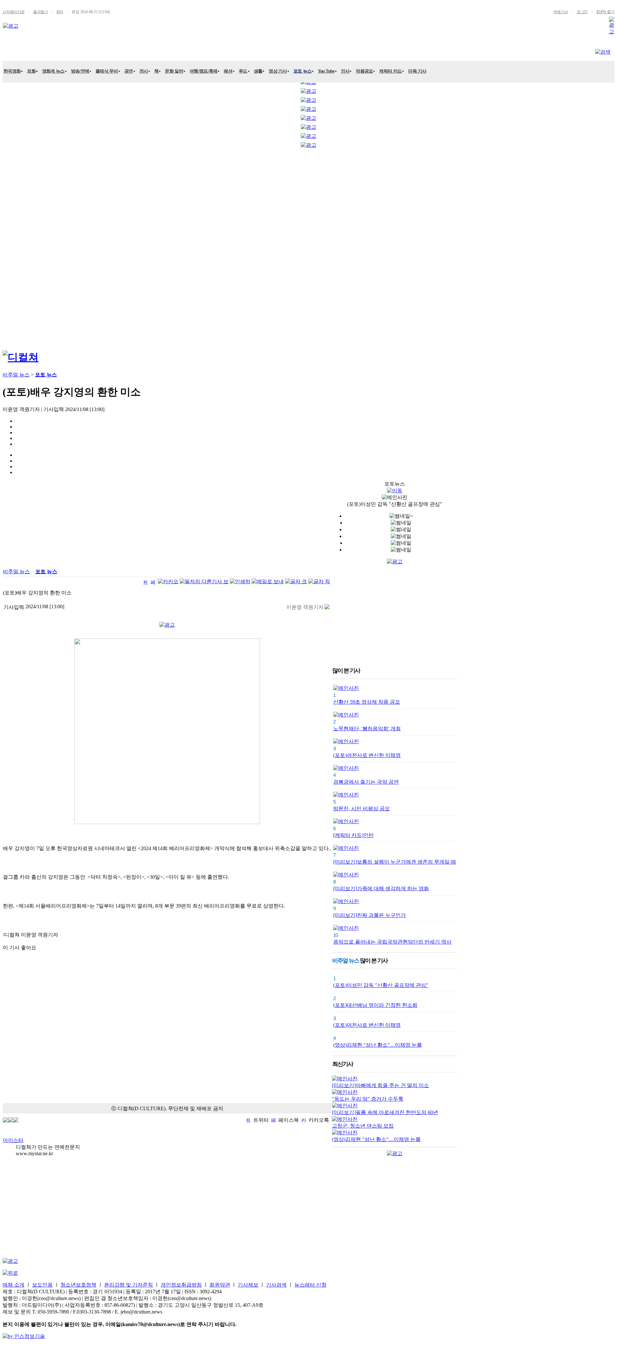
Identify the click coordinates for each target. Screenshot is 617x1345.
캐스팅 (96, 50)
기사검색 (276, 1285)
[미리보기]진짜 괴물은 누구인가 (369, 915)
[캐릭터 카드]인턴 (353, 835)
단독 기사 (417, 71)
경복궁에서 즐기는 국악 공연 (366, 782)
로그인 (582, 12)
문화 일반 (174, 71)
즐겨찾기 (40, 12)
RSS (60, 12)
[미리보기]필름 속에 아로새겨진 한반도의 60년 (385, 1112)
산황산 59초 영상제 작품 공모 (366, 702)
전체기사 (560, 12)
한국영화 (12, 71)
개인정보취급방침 (181, 1285)
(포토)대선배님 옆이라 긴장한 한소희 (375, 1005)
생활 (258, 71)
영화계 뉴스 (53, 71)
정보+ (199, 50)
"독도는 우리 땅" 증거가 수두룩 (367, 1099)
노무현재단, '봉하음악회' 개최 (367, 728)
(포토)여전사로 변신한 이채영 (367, 755)
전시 (143, 71)
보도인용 (42, 1285)
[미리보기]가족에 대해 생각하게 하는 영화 (381, 888)
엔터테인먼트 (33, 50)
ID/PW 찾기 (605, 12)
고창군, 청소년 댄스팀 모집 (363, 1126)
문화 (69, 50)
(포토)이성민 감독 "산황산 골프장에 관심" (380, 985)
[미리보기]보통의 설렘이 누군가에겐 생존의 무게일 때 (394, 862)
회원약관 (220, 1285)
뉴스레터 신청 (310, 1285)
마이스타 (13, 1140)
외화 (31, 71)
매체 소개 (13, 1285)
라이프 (127, 50)
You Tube (326, 71)
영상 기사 (278, 71)
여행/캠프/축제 (203, 71)
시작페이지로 (13, 12)
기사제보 (248, 1285)
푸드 (243, 71)
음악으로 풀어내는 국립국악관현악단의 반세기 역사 (392, 942)
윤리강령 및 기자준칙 (128, 1285)
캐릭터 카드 (390, 71)
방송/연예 (80, 71)
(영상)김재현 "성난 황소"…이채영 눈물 (377, 1045)
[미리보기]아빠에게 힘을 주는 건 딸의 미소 (380, 1085)
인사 (345, 71)
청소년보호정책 (78, 1285)
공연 (128, 71)
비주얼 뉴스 (163, 50)
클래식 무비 (106, 71)
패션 (228, 71)
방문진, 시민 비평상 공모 (361, 808)
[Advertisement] (28, 247)
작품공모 (364, 71)
